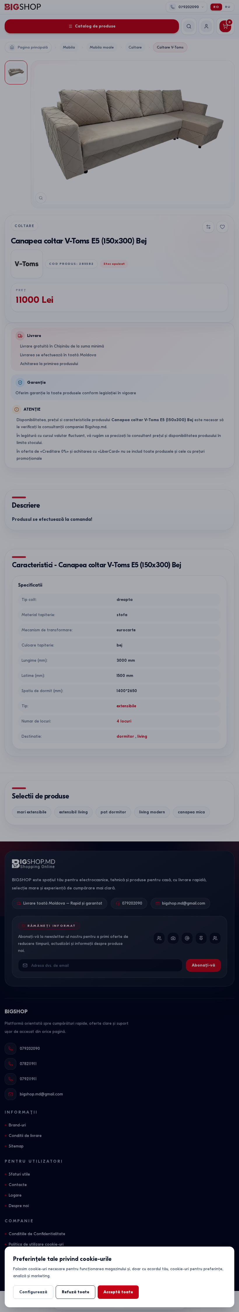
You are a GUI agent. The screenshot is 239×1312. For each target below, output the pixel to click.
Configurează (33, 1291)
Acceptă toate (118, 1291)
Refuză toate (75, 1291)
